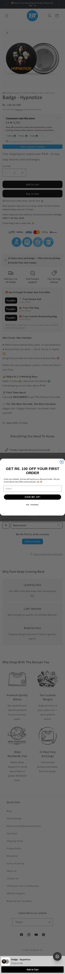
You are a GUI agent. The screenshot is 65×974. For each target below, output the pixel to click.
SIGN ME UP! (32, 497)
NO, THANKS (32, 505)
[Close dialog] (62, 462)
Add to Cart (32, 969)
